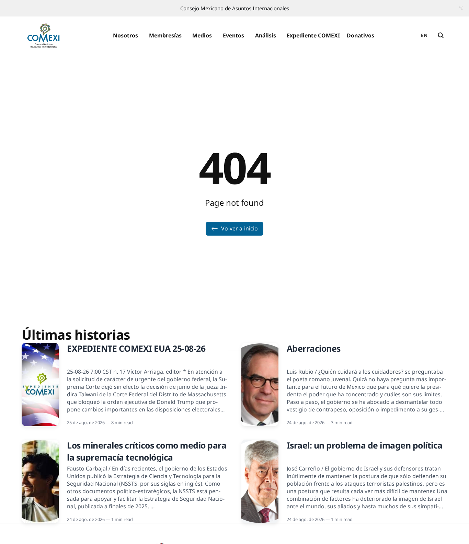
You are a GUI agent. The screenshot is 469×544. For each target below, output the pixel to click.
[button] (125, 35)
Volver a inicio (239, 228)
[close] (460, 8)
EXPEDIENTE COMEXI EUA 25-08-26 (136, 348)
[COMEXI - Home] (43, 36)
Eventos (233, 35)
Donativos (360, 35)
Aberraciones (314, 348)
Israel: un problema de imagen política (365, 445)
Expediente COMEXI (313, 35)
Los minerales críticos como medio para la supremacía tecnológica (146, 451)
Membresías (165, 35)
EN (424, 35)
